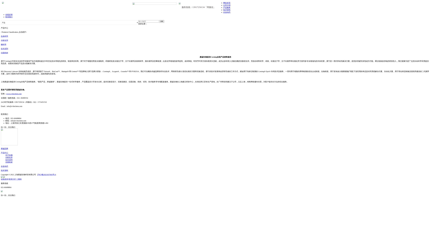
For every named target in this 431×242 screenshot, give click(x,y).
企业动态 (226, 12)
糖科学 (3, 44)
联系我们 (9, 17)
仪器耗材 (4, 53)
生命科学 (4, 36)
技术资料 (226, 10)
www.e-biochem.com (14, 94)
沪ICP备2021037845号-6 (46, 175)
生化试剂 (4, 49)
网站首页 (226, 3)
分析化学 (4, 40)
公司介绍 (226, 5)
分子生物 (9, 155)
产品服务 (226, 8)
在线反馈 (9, 15)
